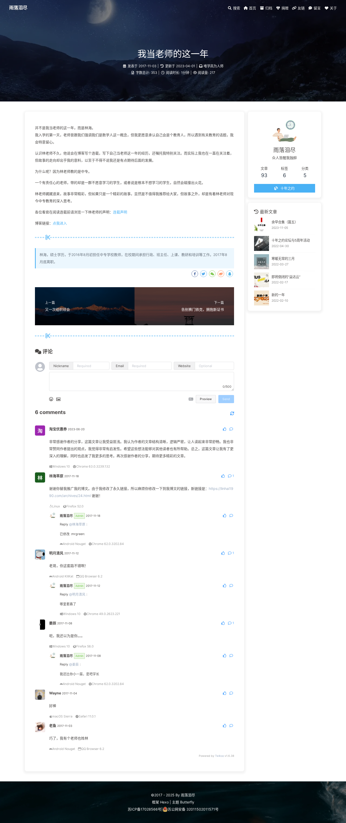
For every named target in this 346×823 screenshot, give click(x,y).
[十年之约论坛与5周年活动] (261, 243)
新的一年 (278, 295)
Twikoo (219, 756)
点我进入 (60, 223)
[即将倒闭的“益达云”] (261, 279)
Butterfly (187, 802)
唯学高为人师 (213, 66)
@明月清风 (77, 594)
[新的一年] (261, 297)
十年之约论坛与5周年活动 (291, 240)
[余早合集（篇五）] (261, 225)
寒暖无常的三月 (283, 258)
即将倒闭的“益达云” (286, 277)
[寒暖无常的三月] (261, 261)
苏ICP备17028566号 (144, 809)
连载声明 (120, 212)
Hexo (164, 802)
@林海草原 (77, 524)
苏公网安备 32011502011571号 (193, 809)
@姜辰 (74, 664)
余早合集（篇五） (285, 222)
